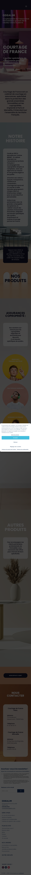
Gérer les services (15, 434)
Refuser (15, 442)
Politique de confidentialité (22, 449)
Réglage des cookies (15, 446)
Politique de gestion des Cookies (9, 449)
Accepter (15, 438)
